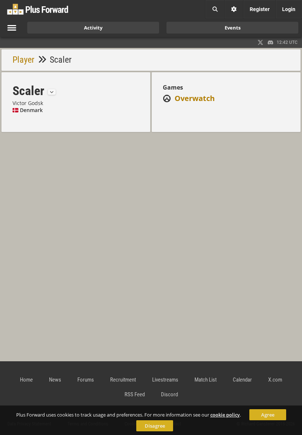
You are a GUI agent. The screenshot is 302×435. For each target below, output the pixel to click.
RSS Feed (134, 394)
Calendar (242, 379)
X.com (275, 379)
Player (23, 60)
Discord (169, 394)
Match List (205, 379)
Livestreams (165, 379)
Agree (267, 414)
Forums (85, 379)
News (55, 379)
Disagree (155, 425)
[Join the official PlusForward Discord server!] (270, 42)
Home (26, 379)
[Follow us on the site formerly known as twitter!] (260, 42)
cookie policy (225, 414)
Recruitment (123, 379)
